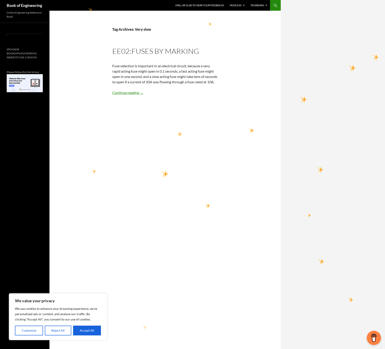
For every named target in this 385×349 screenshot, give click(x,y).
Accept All (87, 330)
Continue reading (127, 92)
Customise (29, 330)
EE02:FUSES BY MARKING (155, 51)
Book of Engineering (24, 5)
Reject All (58, 330)
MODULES (236, 5)
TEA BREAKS (257, 5)
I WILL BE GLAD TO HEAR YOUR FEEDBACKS (199, 5)
